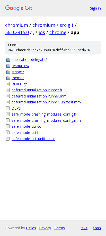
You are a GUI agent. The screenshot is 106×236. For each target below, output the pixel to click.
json (97, 227)
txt (84, 227)
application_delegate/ (29, 59)
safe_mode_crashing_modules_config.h (44, 114)
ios (42, 32)
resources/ (20, 65)
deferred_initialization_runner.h (37, 89)
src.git (67, 25)
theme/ (18, 77)
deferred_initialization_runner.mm (39, 96)
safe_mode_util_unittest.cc (33, 138)
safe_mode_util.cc (26, 126)
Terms (59, 227)
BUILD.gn (20, 84)
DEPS (16, 108)
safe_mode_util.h (25, 132)
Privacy (45, 227)
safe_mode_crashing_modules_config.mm (46, 120)
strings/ (18, 71)
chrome (57, 32)
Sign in (95, 8)
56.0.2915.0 (17, 32)
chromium (16, 25)
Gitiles (31, 227)
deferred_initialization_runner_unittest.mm (46, 102)
